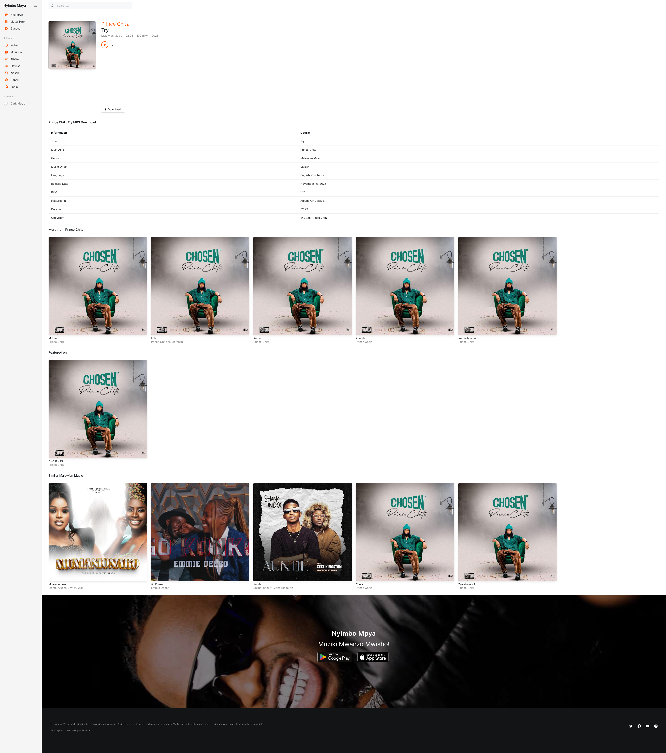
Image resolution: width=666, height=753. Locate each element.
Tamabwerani (466, 584)
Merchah (177, 342)
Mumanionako (57, 584)
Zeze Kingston (283, 587)
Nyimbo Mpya (14, 5)
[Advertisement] (205, 76)
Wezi (81, 587)
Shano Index (261, 587)
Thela (359, 584)
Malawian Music (111, 35)
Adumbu (361, 338)
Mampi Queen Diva (61, 587)
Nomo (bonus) (467, 338)
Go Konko (157, 584)
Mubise (53, 338)
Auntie (257, 584)
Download (114, 109)
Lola (153, 338)
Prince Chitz (115, 24)
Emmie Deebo (160, 587)
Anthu (257, 338)
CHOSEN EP (56, 461)
